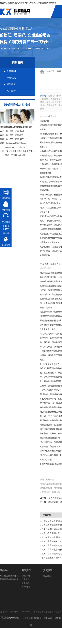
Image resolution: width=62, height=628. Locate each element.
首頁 (59, 71)
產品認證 (47, 576)
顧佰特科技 (36, 618)
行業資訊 (11, 77)
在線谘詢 (6, 222)
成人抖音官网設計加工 (10, 576)
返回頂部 (6, 245)
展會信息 (11, 84)
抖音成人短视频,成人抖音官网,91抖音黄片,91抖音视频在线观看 (28, 3)
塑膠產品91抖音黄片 (9, 579)
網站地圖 (48, 618)
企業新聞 (11, 71)
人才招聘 (11, 90)
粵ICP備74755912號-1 (11, 618)
